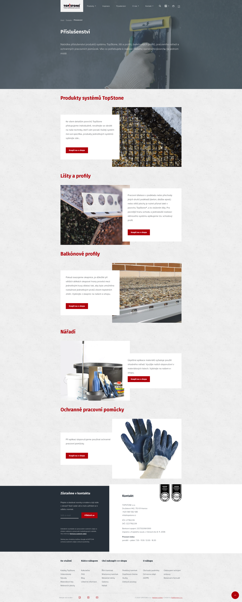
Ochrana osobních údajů (78, 534)
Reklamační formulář (172, 578)
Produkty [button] (90, 6)
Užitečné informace (89, 581)
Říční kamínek (107, 570)
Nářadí (104, 585)
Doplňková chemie (130, 574)
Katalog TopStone (67, 570)
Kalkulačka (85, 570)
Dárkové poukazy (129, 581)
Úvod (62, 20)
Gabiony (105, 581)
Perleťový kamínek (129, 570)
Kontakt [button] (148, 6)
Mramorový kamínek (110, 574)
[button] (166, 6)
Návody (63, 578)
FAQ (83, 574)
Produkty (69, 20)
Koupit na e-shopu (77, 150)
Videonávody (65, 574)
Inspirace (106, 6)
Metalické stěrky (108, 578)
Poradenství (121, 6)
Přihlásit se (89, 515)
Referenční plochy (67, 585)
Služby (125, 578)
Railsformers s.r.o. (177, 598)
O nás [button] (134, 6)
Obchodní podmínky (151, 570)
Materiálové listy (66, 581)
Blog (83, 578)
